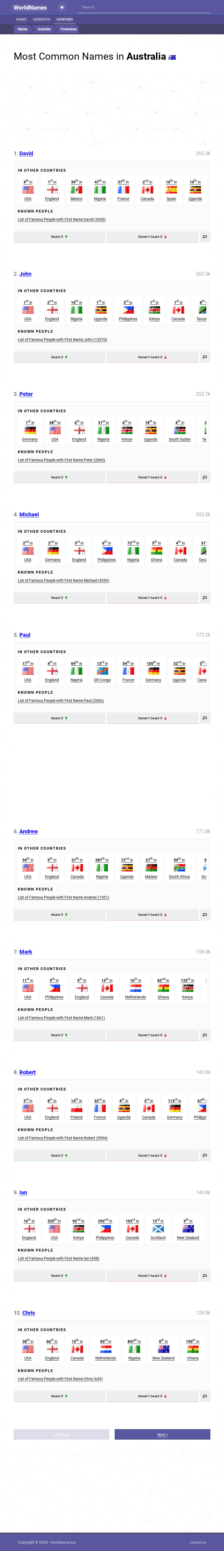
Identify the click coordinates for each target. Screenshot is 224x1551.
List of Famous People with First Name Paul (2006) (61, 700)
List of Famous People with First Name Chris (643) (60, 1379)
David (26, 153)
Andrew (28, 831)
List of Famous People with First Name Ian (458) (58, 1258)
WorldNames (30, 7)
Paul (24, 635)
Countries (65, 19)
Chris (28, 1313)
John (25, 274)
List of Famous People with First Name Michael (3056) (63, 580)
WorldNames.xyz (63, 1542)
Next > (162, 1434)
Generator (41, 19)
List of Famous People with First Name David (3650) (62, 219)
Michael (29, 514)
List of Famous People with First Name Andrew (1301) (63, 897)
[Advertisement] (112, 111)
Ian (23, 1192)
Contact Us (198, 1542)
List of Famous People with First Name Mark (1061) (61, 1018)
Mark (25, 952)
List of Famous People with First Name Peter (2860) (61, 460)
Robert (27, 1072)
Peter (26, 394)
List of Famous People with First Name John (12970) (62, 339)
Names (21, 19)
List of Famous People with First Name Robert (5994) (63, 1138)
